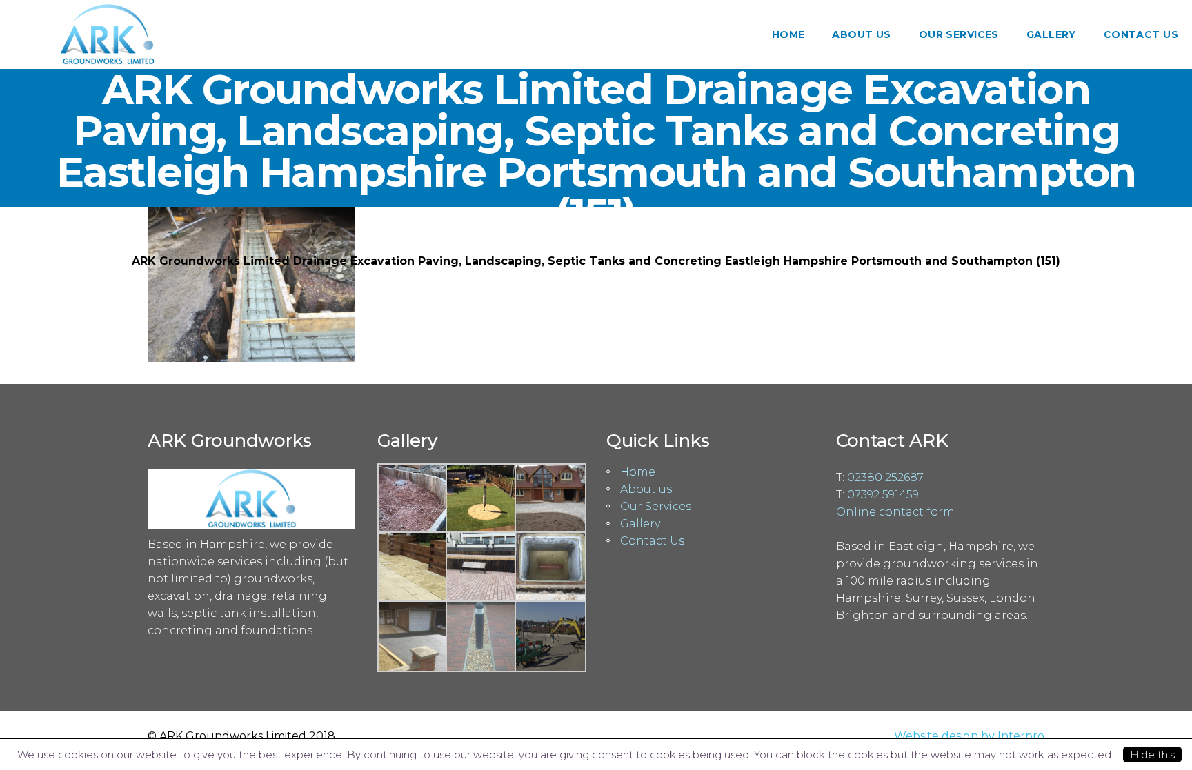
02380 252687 (885, 477)
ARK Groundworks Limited (564, 244)
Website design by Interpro (969, 735)
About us (646, 489)
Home (637, 471)
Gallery (675, 244)
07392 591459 (883, 494)
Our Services (655, 506)
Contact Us (652, 540)
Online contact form (895, 511)
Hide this (1152, 754)
